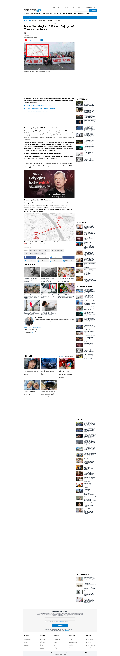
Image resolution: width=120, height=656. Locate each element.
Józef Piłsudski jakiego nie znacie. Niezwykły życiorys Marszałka (31, 280)
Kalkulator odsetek (89, 643)
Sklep (95, 7)
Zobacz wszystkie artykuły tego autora (32, 327)
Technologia (42, 639)
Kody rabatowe (57, 639)
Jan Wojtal (29, 33)
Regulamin (52, 652)
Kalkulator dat (88, 637)
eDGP (25, 640)
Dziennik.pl (42, 635)
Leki (69, 640)
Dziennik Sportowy (58, 20)
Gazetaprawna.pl (27, 639)
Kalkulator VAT (88, 642)
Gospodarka (42, 640)
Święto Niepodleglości (57, 250)
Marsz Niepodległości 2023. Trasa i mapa (36, 111)
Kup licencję (38, 245)
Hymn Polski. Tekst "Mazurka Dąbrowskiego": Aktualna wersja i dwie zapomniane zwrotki (66, 296)
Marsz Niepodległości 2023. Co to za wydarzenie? (39, 106)
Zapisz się (60, 625)
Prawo (70, 637)
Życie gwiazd (56, 643)
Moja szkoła (56, 642)
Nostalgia (34, 20)
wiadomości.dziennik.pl (33, 23)
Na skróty (26, 635)
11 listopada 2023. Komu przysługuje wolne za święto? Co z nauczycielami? (48, 313)
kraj (39, 23)
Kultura (55, 648)
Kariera (45, 652)
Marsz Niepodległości (35, 250)
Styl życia (70, 646)
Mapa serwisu (73, 652)
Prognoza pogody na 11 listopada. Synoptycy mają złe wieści (48, 296)
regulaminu (60, 621)
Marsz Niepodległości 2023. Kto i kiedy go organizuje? (40, 108)
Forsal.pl (26, 642)
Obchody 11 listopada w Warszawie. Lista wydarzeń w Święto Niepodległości (31, 313)
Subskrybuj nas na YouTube (33, 40)
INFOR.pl (53, 7)
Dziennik (25, 23)
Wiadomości (27, 17)
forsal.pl (59, 7)
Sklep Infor (26, 646)
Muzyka (55, 646)
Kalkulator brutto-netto (90, 645)
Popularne (60, 356)
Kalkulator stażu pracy (90, 640)
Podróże (41, 646)
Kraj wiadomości (69, 356)
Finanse (70, 639)
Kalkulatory (88, 635)
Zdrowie (41, 645)
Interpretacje (26, 645)
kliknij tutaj (67, 630)
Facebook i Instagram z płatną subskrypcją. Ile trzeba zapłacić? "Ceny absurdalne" (31, 331)
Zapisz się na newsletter (49, 40)
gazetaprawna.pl (88, 7)
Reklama (38, 652)
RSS (95, 652)
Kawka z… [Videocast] (48, 20)
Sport (41, 643)
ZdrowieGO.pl (79, 7)
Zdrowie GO (39, 20)
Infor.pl (25, 637)
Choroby (70, 643)
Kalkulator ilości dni (89, 639)
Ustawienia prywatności (85, 652)
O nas (32, 652)
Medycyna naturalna (73, 642)
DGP (73, 7)
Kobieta (55, 637)
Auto (41, 637)
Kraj (34, 17)
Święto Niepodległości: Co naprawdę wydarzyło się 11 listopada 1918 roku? (48, 280)
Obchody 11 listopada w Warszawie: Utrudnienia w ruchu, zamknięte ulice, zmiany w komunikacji (32, 296)
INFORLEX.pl (66, 7)
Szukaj (94, 10)
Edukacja (55, 640)
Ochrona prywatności (63, 652)
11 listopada (46, 250)
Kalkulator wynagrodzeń (90, 646)
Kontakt (26, 652)
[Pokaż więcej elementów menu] (96, 14)
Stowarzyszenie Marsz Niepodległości (35, 253)
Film (54, 645)
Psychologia (71, 645)
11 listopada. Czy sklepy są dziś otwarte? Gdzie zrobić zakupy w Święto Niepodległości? (66, 280)
